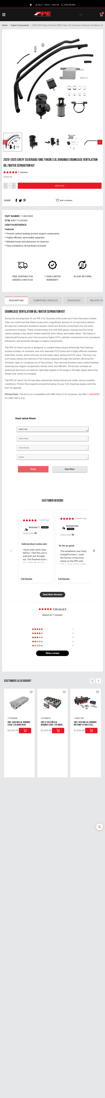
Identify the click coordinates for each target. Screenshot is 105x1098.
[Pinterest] (24, 200)
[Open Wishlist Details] (81, 14)
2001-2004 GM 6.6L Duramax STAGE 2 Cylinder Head (19, 723)
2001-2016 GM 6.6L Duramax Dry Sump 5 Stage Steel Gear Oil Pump (85, 725)
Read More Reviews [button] (52, 594)
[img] (30, 520)
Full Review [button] (26, 578)
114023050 (93, 394)
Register (55, 5)
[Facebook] (16, 200)
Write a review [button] (52, 653)
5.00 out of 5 (59, 609)
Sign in (47, 5)
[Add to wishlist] (31, 692)
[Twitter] (20, 200)
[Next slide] (94, 551)
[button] (99, 827)
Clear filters (70, 469)
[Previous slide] (11, 551)
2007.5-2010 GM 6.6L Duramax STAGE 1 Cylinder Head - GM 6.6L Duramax (51, 725)
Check (33, 469)
